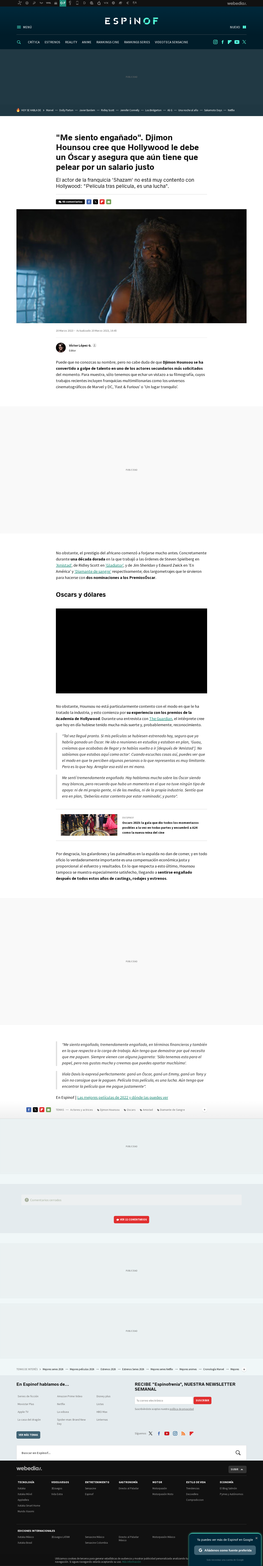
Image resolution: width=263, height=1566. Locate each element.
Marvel (49, 110)
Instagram (215, 42)
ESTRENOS (52, 42)
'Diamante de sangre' (92, 571)
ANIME (86, 42)
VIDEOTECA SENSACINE (171, 42)
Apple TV (23, 1412)
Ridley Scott (107, 110)
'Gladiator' (114, 565)
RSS (183, 1432)
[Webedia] (29, 1468)
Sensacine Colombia (96, 1542)
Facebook (222, 42)
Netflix (231, 110)
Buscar (238, 1452)
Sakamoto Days (213, 110)
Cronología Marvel (214, 1369)
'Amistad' (64, 565)
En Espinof (128, 817)
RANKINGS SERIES (137, 42)
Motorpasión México (163, 1537)
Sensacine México (94, 1537)
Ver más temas (28, 1435)
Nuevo (235, 27)
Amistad (148, 1110)
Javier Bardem (87, 110)
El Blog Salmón (228, 1488)
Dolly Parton (66, 110)
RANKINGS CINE (107, 42)
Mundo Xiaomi (26, 1511)
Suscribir (202, 1400)
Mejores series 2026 (53, 1369)
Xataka (21, 1488)
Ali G (169, 110)
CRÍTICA (34, 42)
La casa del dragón (29, 1419)
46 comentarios (72, 201)
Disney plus (104, 1396)
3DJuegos (56, 1488)
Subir (234, 1469)
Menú (27, 27)
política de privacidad (182, 1409)
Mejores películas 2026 (82, 1369)
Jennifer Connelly (129, 110)
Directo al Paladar (129, 1488)
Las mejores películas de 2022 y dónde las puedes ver (122, 1097)
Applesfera (23, 1500)
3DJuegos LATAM (60, 1537)
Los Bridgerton (153, 110)
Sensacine (90, 1488)
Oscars (131, 1110)
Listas (100, 1404)
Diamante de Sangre (172, 1110)
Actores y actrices (81, 1110)
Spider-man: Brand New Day (71, 1422)
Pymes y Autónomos (231, 1494)
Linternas (102, 1419)
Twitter (244, 42)
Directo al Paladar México (129, 1538)
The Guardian (160, 718)
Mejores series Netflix (162, 1369)
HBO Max (102, 1412)
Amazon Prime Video (69, 1396)
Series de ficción (28, 1396)
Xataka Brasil (25, 1542)
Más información (131, 1562)
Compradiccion (195, 1500)
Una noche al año (188, 110)
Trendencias (192, 1488)
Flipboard (229, 42)
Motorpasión (159, 1488)
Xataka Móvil (25, 1494)
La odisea (63, 1412)
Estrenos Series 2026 (133, 1369)
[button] (82, 345)
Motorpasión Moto (162, 1494)
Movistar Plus (26, 1404)
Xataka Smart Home (29, 1505)
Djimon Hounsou (110, 1110)
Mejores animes (188, 1369)
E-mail (108, 201)
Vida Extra (57, 1494)
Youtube (236, 42)
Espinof (131, 21)
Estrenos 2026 (108, 1369)
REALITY (71, 42)
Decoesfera (192, 1494)
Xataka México (26, 1537)
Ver (133, 1219)
